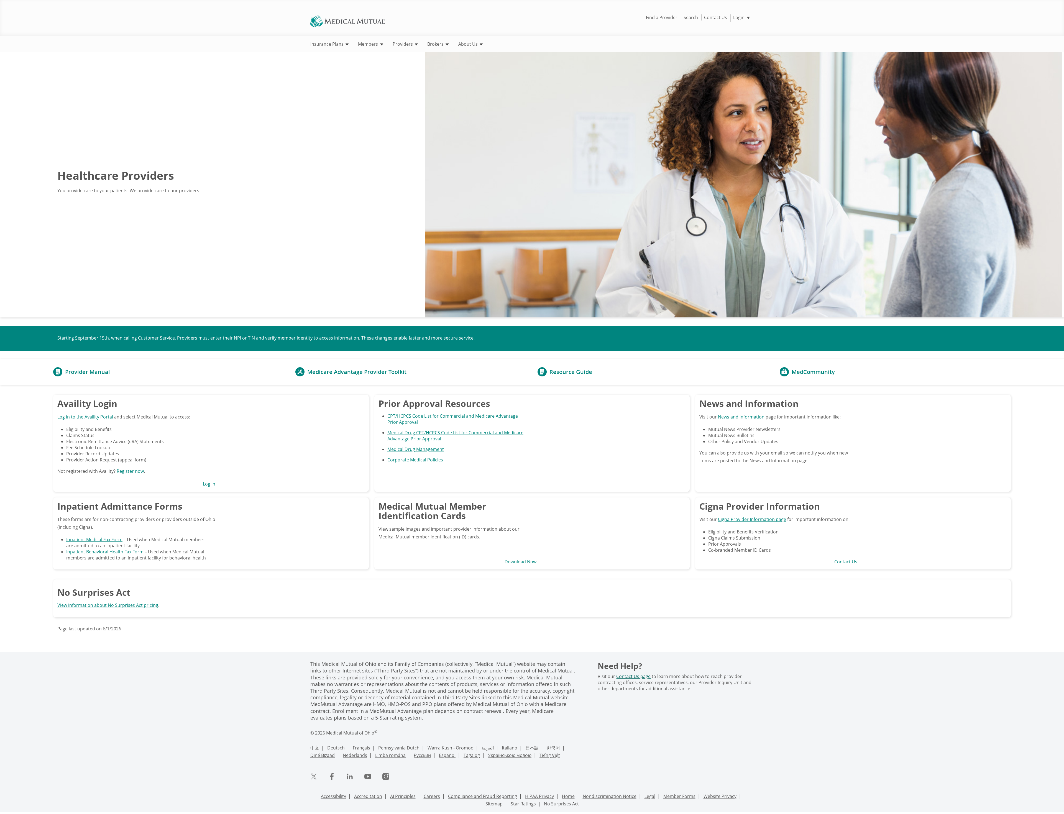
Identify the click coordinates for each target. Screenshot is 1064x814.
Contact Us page (633, 676)
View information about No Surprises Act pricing (107, 605)
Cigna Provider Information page (752, 519)
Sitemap (494, 804)
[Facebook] (331, 776)
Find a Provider (661, 17)
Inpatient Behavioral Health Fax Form (105, 552)
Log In (209, 484)
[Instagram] (385, 776)
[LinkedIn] (349, 776)
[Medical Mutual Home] (347, 21)
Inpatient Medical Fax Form (94, 539)
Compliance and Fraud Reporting (482, 796)
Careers (432, 796)
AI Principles (403, 796)
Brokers (436, 44)
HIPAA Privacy (539, 796)
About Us (468, 44)
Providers (403, 44)
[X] (313, 776)
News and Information (741, 417)
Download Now (520, 562)
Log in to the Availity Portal (85, 417)
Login (741, 17)
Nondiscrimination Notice (609, 796)
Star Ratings (523, 804)
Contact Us (715, 17)
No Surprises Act (561, 804)
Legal (649, 796)
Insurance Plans (327, 44)
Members (368, 44)
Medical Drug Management (415, 449)
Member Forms (679, 796)
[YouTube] (367, 776)
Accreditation (368, 796)
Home (568, 796)
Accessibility (333, 796)
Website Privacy (720, 796)
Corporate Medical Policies (415, 460)
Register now (130, 471)
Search (691, 17)
